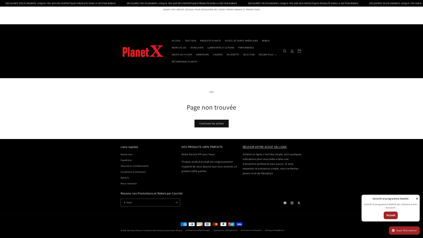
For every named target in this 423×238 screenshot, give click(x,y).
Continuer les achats (211, 123)
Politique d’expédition (274, 230)
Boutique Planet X (135, 230)
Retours (125, 177)
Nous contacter (129, 183)
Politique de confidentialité (225, 230)
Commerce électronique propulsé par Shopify (162, 230)
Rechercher (127, 154)
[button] (267, 54)
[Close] (417, 199)
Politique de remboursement (198, 230)
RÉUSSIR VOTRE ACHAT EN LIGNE (265, 147)
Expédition (126, 160)
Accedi (390, 215)
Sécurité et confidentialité (134, 165)
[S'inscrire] (176, 202)
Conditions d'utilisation (133, 171)
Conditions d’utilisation (251, 230)
